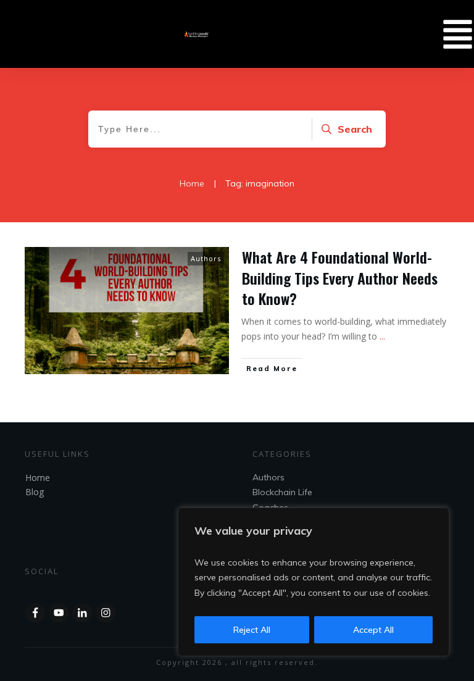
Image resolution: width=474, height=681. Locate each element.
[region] (313, 582)
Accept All (373, 629)
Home (37, 477)
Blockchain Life (282, 492)
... (382, 336)
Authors (206, 258)
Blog (34, 492)
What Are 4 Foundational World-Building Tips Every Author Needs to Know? (340, 277)
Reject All (251, 629)
